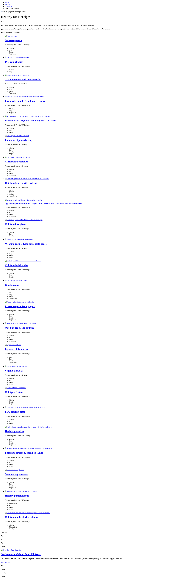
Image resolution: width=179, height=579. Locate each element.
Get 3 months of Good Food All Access (21, 554)
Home (7, 2)
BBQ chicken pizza (15, 411)
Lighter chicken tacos (16, 349)
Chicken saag (12, 285)
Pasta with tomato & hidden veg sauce (25, 101)
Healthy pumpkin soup (17, 495)
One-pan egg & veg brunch (19, 327)
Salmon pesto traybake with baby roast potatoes (30, 120)
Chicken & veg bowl (15, 224)
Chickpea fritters (14, 392)
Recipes (7, 4)
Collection (8, 6)
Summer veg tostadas (16, 474)
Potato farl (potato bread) (18, 140)
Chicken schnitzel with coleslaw (22, 517)
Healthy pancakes (14, 431)
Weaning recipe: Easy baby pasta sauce (26, 243)
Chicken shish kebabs (16, 265)
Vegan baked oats (14, 370)
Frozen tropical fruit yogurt (20, 306)
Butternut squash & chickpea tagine (24, 452)
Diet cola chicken (14, 61)
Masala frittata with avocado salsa (23, 79)
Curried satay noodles (16, 161)
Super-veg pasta (13, 40)
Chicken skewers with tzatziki (21, 183)
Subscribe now (6, 562)
